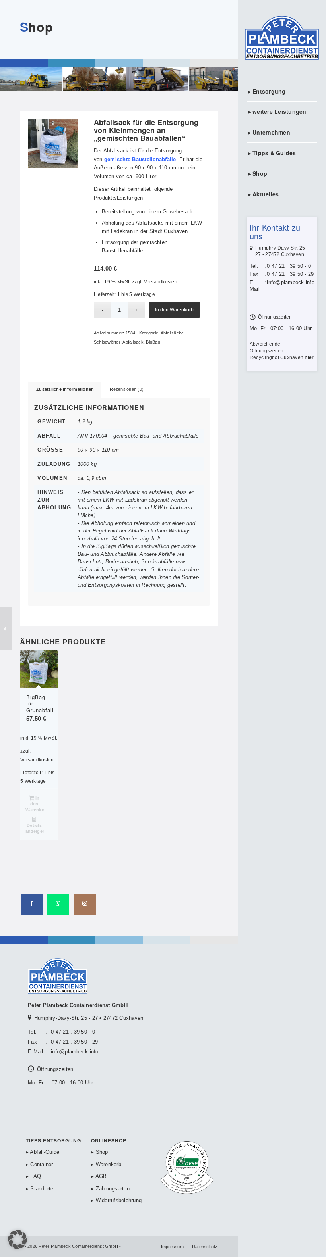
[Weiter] (60, 143)
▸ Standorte (40, 1189)
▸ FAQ (33, 1176)
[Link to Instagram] (85, 904)
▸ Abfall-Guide (43, 1152)
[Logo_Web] (282, 39)
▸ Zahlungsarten (110, 1189)
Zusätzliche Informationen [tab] (65, 389)
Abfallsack (133, 342)
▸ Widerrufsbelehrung (116, 1200)
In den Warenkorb (174, 310)
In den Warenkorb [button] (34, 804)
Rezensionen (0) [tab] (127, 389)
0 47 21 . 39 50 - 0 (289, 266)
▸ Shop (99, 1152)
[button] (17, 1239)
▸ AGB (99, 1176)
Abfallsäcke (172, 333)
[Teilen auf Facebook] (32, 904)
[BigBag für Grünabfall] (6, 628)
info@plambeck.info (290, 282)
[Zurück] (46, 143)
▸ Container (39, 1164)
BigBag (153, 342)
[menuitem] (282, 91)
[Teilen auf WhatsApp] (58, 904)
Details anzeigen (34, 828)
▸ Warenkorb (106, 1164)
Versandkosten (160, 281)
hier (309, 357)
